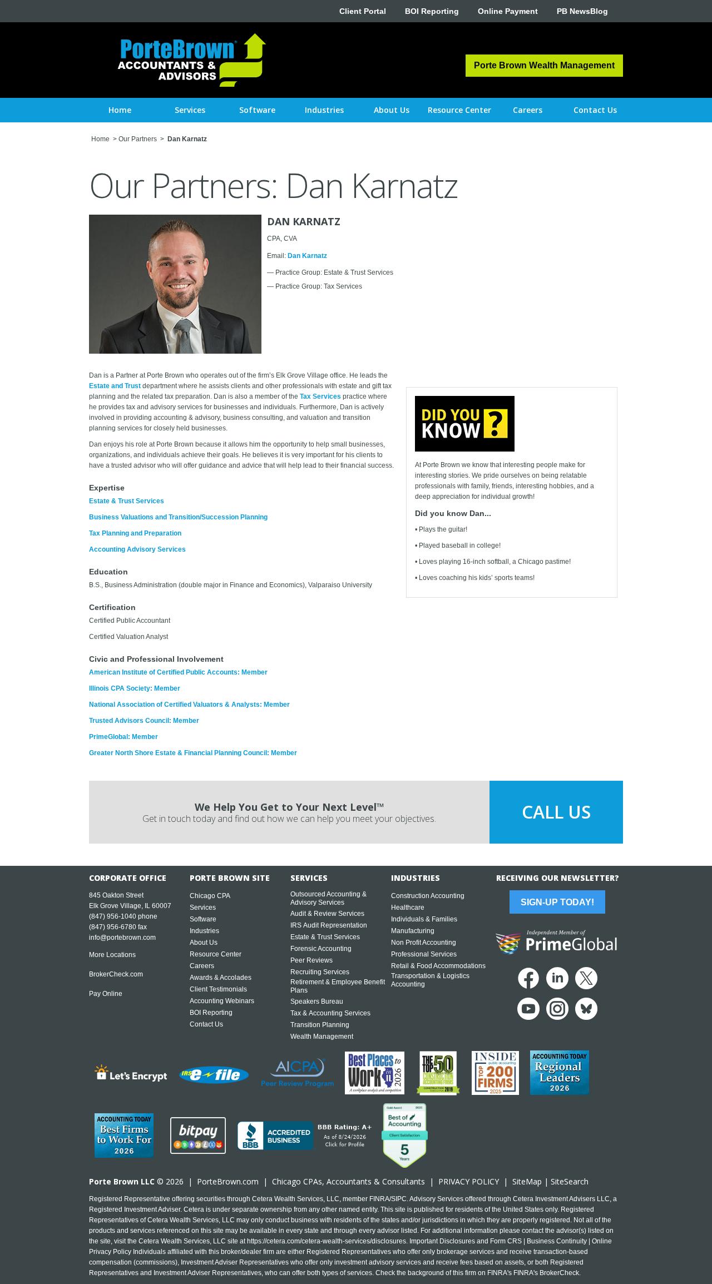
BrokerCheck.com (116, 974)
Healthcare (407, 907)
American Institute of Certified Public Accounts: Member (178, 672)
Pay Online (105, 994)
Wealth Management (321, 1036)
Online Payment (508, 11)
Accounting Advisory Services (137, 549)
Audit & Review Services (327, 914)
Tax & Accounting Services (330, 1013)
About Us (203, 942)
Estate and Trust (115, 386)
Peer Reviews (311, 960)
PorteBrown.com (228, 1181)
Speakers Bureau (316, 1001)
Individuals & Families (424, 919)
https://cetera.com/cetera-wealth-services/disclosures (326, 1241)
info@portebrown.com (122, 937)
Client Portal (362, 11)
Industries (204, 931)
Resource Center (215, 954)
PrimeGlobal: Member (123, 737)
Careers (202, 966)
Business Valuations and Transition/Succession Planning (178, 517)
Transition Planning (319, 1025)
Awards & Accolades (220, 977)
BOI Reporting (432, 11)
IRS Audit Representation (328, 925)
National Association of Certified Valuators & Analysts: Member (189, 704)
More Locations (112, 955)
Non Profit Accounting (423, 942)
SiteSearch (570, 1181)
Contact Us (206, 1024)
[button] (190, 110)
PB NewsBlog (582, 11)
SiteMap (527, 1181)
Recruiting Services (319, 972)
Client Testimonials (218, 989)
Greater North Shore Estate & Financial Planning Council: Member (193, 753)
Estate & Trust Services (126, 501)
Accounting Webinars (222, 1001)
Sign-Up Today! (557, 902)
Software (203, 919)
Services (203, 907)
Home (119, 110)
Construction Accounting (427, 896)
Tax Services (320, 396)
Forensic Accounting (321, 949)
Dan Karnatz (307, 256)
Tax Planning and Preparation (135, 533)
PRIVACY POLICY (468, 1181)
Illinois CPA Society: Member (134, 688)
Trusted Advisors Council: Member (144, 721)
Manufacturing (412, 931)
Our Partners (137, 139)
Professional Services (424, 954)
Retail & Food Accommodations (438, 966)
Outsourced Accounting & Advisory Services (328, 898)
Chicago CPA (210, 896)
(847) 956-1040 (112, 916)
